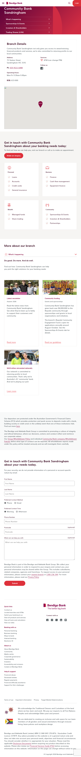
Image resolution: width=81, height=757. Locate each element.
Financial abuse (10, 675)
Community (8, 651)
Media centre (9, 654)
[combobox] (40, 254)
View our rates (9, 622)
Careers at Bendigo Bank (13, 667)
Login (77, 3)
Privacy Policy (33, 577)
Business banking (10, 633)
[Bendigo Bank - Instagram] (52, 620)
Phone (9, 503)
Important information (24, 700)
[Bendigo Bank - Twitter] (56, 620)
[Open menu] (3, 3)
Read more (11, 342)
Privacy (36, 700)
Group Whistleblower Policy (19, 438)
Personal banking (10, 631)
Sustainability (9, 659)
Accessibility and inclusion (13, 664)
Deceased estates (10, 677)
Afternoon (22, 511)
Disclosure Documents (22, 743)
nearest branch (37, 574)
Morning (10, 511)
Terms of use (8, 700)
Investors (7, 662)
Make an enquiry (14, 155)
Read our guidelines (53, 342)
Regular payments (10, 680)
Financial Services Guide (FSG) (42, 746)
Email (18, 503)
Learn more (11, 391)
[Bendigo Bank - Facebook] (47, 620)
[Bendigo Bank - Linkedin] (61, 620)
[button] (41, 69)
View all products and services (15, 617)
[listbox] (40, 254)
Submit (15, 583)
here (18, 426)
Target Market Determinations (52, 700)
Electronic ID (8, 641)
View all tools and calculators (14, 620)
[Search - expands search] (69, 3)
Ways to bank (9, 636)
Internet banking (10, 638)
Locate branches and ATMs (14, 612)
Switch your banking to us (13, 615)
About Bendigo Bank (11, 649)
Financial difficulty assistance (14, 682)
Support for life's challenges (14, 685)
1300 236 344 (52, 574)
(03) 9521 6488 (16, 67)
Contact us (8, 610)
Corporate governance (12, 657)
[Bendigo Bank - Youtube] (66, 620)
